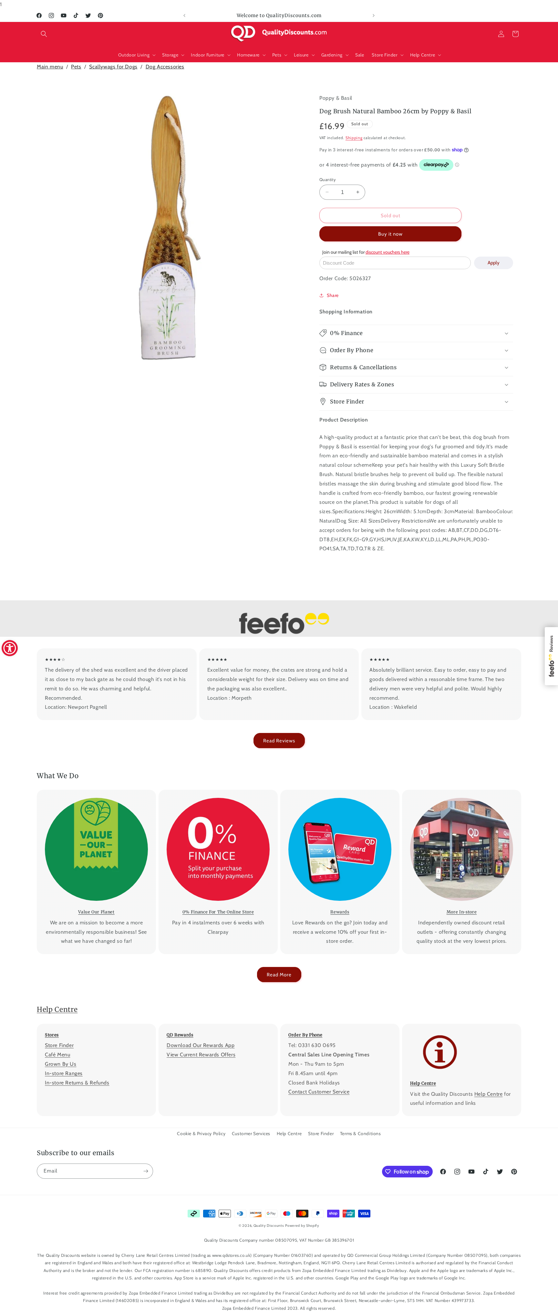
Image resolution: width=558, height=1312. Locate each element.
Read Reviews (279, 741)
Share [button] (333, 295)
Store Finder (59, 1045)
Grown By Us (61, 1064)
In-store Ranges (64, 1073)
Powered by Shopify (302, 1225)
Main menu (50, 67)
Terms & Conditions (360, 1133)
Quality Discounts (268, 1225)
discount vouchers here (387, 252)
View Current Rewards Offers (201, 1055)
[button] (44, 34)
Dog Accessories (165, 67)
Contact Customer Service (318, 1092)
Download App (335, 794)
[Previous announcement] (184, 15)
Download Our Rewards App (200, 1045)
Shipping (354, 137)
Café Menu (57, 1055)
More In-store (457, 794)
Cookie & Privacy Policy (201, 1133)
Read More (279, 975)
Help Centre (57, 1009)
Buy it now (390, 234)
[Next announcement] (374, 15)
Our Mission (92, 794)
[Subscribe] (146, 1171)
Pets (76, 67)
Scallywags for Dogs (113, 67)
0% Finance (214, 794)
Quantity (327, 179)
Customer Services (251, 1133)
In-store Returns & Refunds (77, 1082)
